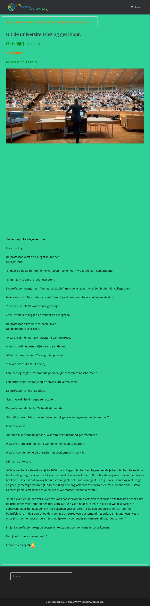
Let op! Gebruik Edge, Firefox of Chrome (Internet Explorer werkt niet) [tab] (49, 21)
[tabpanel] (75, 296)
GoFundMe (16, 52)
